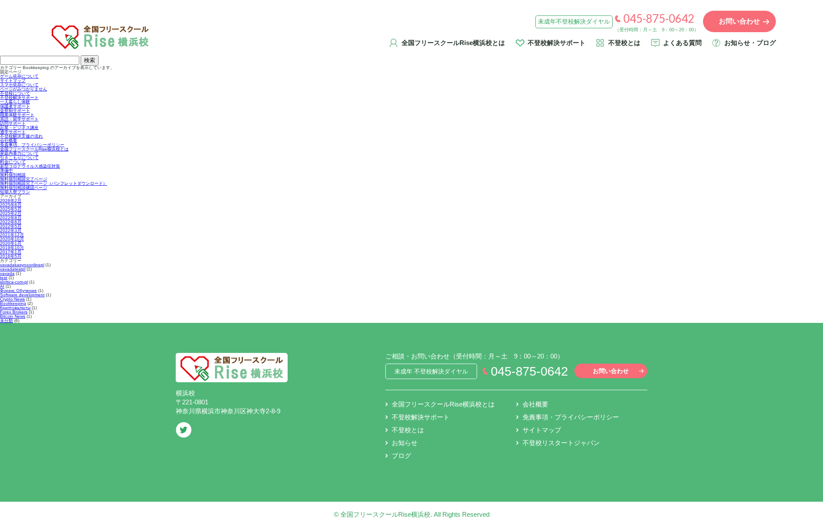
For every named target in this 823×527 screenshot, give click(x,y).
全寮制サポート (15, 110)
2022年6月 (10, 222)
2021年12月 (12, 234)
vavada (7, 273)
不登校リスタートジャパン (561, 442)
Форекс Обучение (18, 290)
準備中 (6, 170)
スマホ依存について (19, 84)
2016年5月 (10, 256)
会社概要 (8, 140)
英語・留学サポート (19, 119)
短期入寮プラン (15, 192)
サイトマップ (13, 80)
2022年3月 (10, 230)
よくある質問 (682, 42)
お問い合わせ (611, 370)
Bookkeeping (13, 303)
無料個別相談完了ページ (23, 179)
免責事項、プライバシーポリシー (32, 144)
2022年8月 (10, 217)
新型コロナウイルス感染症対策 (30, 166)
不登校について (15, 93)
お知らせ (405, 442)
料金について (13, 162)
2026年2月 (10, 200)
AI (2, 286)
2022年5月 (10, 226)
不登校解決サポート (557, 42)
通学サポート (13, 131)
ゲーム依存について (19, 76)
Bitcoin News (12, 316)
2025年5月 (10, 209)
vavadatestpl (12, 269)
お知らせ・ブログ (750, 42)
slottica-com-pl (14, 282)
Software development (22, 294)
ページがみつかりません (23, 89)
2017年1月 (10, 252)
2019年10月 (12, 247)
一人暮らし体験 (15, 101)
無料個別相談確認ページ (23, 187)
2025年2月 (10, 213)
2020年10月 (12, 239)
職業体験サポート (17, 114)
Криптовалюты (15, 307)
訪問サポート (13, 123)
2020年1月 (10, 243)
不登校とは (624, 42)
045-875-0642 (658, 18)
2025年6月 (10, 204)
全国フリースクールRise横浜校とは (453, 42)
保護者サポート (15, 106)
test (3, 277)
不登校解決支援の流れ (21, 136)
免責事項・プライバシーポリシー (571, 417)
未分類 (6, 320)
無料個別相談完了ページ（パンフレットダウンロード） (53, 183)
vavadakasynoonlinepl (22, 264)
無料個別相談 (13, 174)
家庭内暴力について (19, 153)
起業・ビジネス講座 (19, 127)
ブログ (401, 455)
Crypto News (12, 299)
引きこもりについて (19, 157)
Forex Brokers (13, 312)
